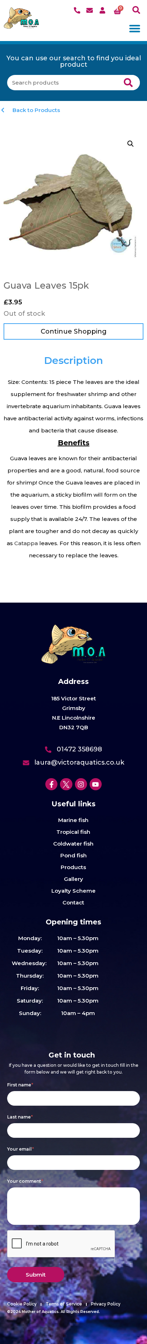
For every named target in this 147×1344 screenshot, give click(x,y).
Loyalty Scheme (73, 890)
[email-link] (90, 10)
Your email (20, 1149)
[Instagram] (81, 784)
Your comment (25, 1181)
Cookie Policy (22, 1304)
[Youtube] (96, 784)
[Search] (128, 82)
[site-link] (21, 18)
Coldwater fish (73, 843)
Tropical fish (73, 831)
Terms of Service (64, 1304)
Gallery (73, 879)
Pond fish (73, 855)
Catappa (26, 543)
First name (20, 1084)
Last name (20, 1117)
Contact (73, 902)
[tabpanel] (73, 469)
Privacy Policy (106, 1304)
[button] (136, 10)
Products (73, 867)
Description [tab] (73, 360)
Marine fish (73, 820)
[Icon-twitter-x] (66, 784)
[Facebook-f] (51, 784)
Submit (36, 1274)
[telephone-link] (78, 10)
